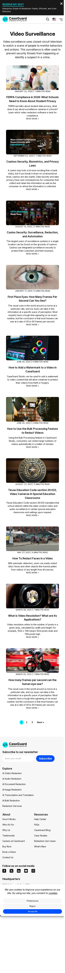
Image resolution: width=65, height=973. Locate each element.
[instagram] (33, 871)
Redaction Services (12, 806)
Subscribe (45, 758)
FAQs (36, 824)
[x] (11, 871)
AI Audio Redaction (11, 778)
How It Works (9, 819)
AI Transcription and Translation (18, 795)
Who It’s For (8, 824)
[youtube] (26, 871)
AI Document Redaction (14, 784)
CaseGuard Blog (42, 830)
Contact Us (7, 857)
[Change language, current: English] (54, 19)
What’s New (40, 846)
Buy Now (6, 846)
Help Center (40, 819)
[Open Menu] (61, 19)
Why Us (6, 830)
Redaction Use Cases (45, 841)
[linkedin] (19, 871)
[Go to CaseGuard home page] (14, 19)
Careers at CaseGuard (13, 841)
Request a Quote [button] (20, 28)
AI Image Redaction (12, 789)
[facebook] (4, 871)
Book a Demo (9, 852)
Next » (40, 722)
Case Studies (40, 835)
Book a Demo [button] (47, 28)
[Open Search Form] (47, 19)
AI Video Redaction (12, 773)
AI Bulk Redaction (11, 800)
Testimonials (8, 835)
